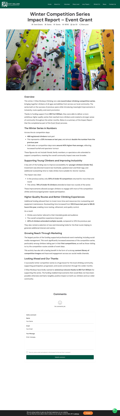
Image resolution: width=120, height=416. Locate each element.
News (104, 4)
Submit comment (60, 357)
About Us (57, 4)
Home (49, 4)
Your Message (30, 333)
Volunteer (67, 4)
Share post (85, 24)
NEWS (67, 24)
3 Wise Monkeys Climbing (43, 101)
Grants (58, 24)
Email (28, 326)
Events (49, 24)
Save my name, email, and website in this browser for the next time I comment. (49, 352)
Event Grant (55, 123)
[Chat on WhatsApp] (114, 410)
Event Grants (38, 24)
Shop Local (76, 4)
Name (28, 318)
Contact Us (112, 4)
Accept (88, 413)
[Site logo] (11, 4)
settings (76, 414)
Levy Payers (85, 4)
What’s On (97, 4)
